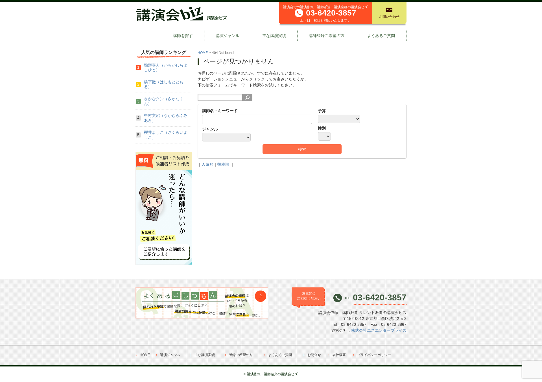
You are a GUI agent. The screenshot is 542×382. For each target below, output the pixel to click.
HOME (203, 53)
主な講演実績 (274, 35)
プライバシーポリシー (374, 355)
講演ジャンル (227, 35)
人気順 (207, 164)
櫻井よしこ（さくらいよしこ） (165, 134)
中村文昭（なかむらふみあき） (165, 118)
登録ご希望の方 (241, 355)
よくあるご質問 (381, 35)
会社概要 (339, 355)
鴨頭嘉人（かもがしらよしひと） (165, 67)
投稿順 (223, 164)
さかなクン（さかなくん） (163, 101)
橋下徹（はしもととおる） (163, 84)
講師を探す (183, 35)
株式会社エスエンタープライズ (378, 330)
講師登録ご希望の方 (326, 35)
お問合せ (314, 355)
